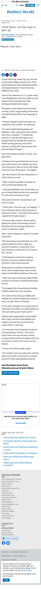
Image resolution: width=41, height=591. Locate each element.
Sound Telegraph (6, 518)
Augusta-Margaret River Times (10, 481)
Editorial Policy (6, 556)
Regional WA (6, 22)
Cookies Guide (26, 570)
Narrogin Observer (7, 509)
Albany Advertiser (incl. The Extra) (11, 479)
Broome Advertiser (7, 484)
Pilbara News (5, 513)
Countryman (5, 490)
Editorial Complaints (19, 556)
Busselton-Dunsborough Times (11, 488)
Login (21, 5)
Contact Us (5, 552)
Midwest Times (6, 506)
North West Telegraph (8, 511)
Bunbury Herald (22, 21)
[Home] (6, 5)
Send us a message (12, 538)
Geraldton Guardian (7, 493)
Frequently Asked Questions (19, 552)
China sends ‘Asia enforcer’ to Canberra (19, 453)
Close (6, 580)
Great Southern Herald (8, 495)
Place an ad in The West (9, 560)
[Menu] (3, 5)
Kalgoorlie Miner (6, 500)
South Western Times (8, 21)
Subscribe (30, 5)
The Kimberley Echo (7, 502)
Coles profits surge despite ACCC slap (18, 437)
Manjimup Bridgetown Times (10, 504)
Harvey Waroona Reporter (9, 497)
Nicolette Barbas (8, 39)
